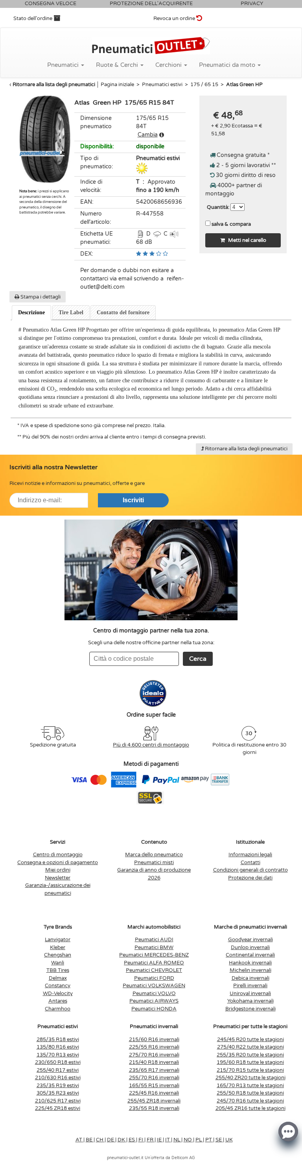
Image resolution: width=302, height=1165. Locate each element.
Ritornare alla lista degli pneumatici (54, 84)
